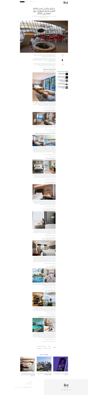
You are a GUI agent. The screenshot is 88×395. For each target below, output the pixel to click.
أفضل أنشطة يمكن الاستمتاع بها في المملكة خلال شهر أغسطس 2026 (61, 77)
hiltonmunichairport (44, 208)
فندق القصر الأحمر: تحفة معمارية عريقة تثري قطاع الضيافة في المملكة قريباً (61, 87)
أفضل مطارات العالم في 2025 (47, 348)
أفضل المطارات (43, 59)
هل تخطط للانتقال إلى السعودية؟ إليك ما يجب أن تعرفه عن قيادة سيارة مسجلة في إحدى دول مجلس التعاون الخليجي (28, 374)
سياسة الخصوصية (30, 387)
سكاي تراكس (52, 58)
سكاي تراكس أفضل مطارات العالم (41, 346)
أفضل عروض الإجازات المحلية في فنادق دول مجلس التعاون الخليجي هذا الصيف (61, 81)
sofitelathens (48, 314)
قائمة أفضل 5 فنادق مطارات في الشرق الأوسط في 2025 (46, 67)
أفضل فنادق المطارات (39, 348)
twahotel (52, 156)
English (26, 1)
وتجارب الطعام (41, 64)
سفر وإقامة (44, 6)
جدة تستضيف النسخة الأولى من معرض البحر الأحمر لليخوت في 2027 (61, 84)
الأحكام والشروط (25, 387)
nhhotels (52, 265)
